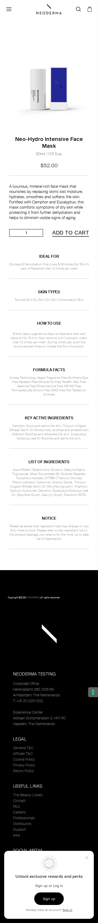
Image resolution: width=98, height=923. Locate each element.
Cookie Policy (24, 759)
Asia (16, 835)
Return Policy (23, 771)
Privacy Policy (24, 765)
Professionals (24, 818)
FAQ (16, 806)
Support (19, 829)
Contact (19, 800)
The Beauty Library (28, 795)
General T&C (23, 748)
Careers (19, 812)
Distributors (22, 823)
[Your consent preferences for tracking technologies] (93, 692)
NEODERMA (33, 597)
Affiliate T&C (23, 753)
